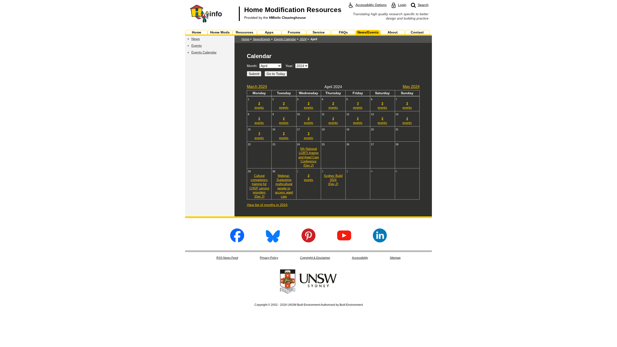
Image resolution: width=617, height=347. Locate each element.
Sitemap (395, 258)
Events (196, 45)
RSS (227, 258)
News (195, 39)
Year (288, 66)
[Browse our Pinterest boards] (308, 241)
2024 (303, 39)
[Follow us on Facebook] (237, 241)
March (257, 87)
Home (245, 39)
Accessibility (360, 258)
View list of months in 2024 (267, 205)
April (313, 39)
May (411, 87)
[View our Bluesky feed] (273, 241)
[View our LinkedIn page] (380, 241)
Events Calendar (204, 52)
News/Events (261, 39)
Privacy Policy (269, 258)
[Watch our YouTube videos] (344, 241)
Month (251, 66)
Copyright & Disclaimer (315, 258)
